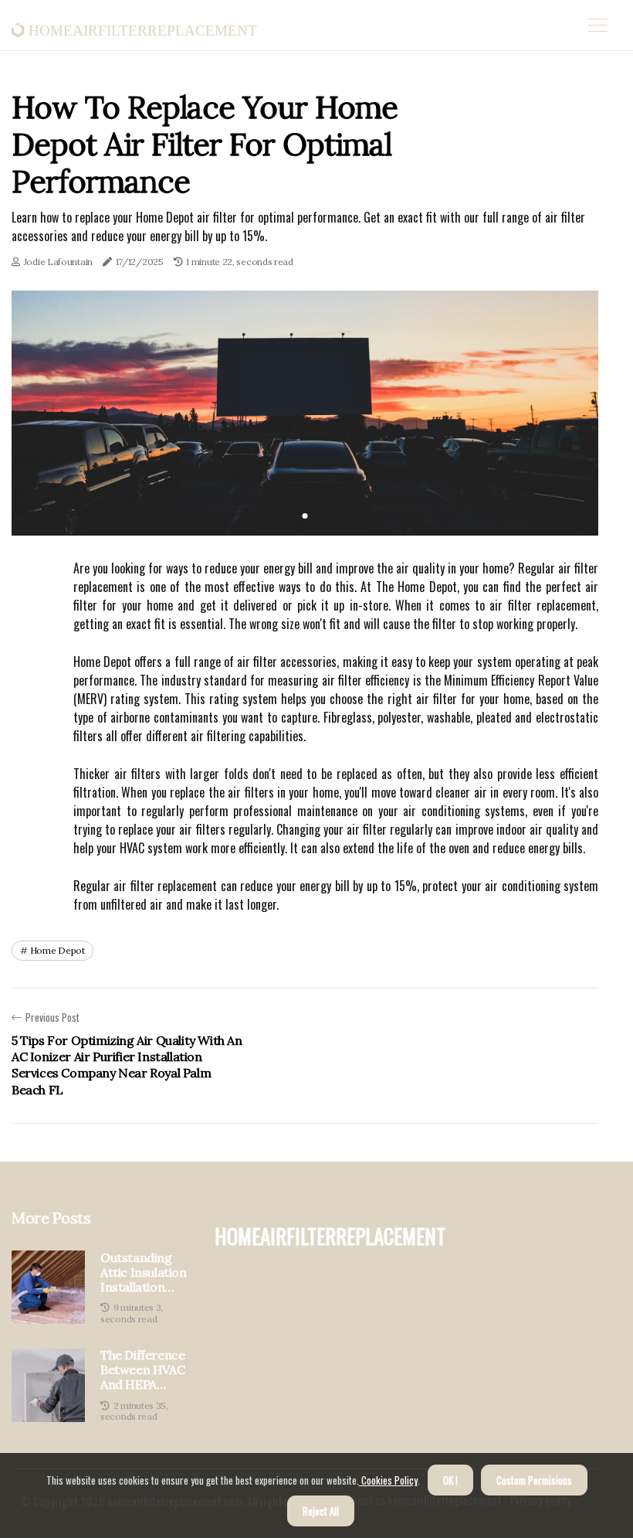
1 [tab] (305, 516)
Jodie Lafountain (58, 261)
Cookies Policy (388, 1480)
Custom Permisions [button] (534, 1480)
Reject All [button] (321, 1511)
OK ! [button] (450, 1480)
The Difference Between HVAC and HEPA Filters (142, 1370)
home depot (57, 950)
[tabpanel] (305, 413)
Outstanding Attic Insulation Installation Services (143, 1272)
